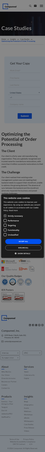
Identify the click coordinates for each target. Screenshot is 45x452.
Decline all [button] (23, 248)
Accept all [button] (23, 241)
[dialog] (22, 226)
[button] (22, 253)
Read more (13, 210)
